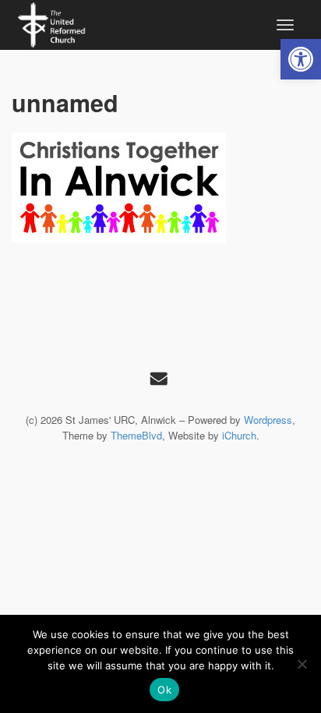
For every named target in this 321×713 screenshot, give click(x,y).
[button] (300, 59)
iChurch (239, 435)
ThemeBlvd (136, 435)
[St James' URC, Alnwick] (51, 22)
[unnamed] (160, 187)
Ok (164, 689)
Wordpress (268, 419)
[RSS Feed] (159, 377)
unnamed (65, 102)
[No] (301, 664)
